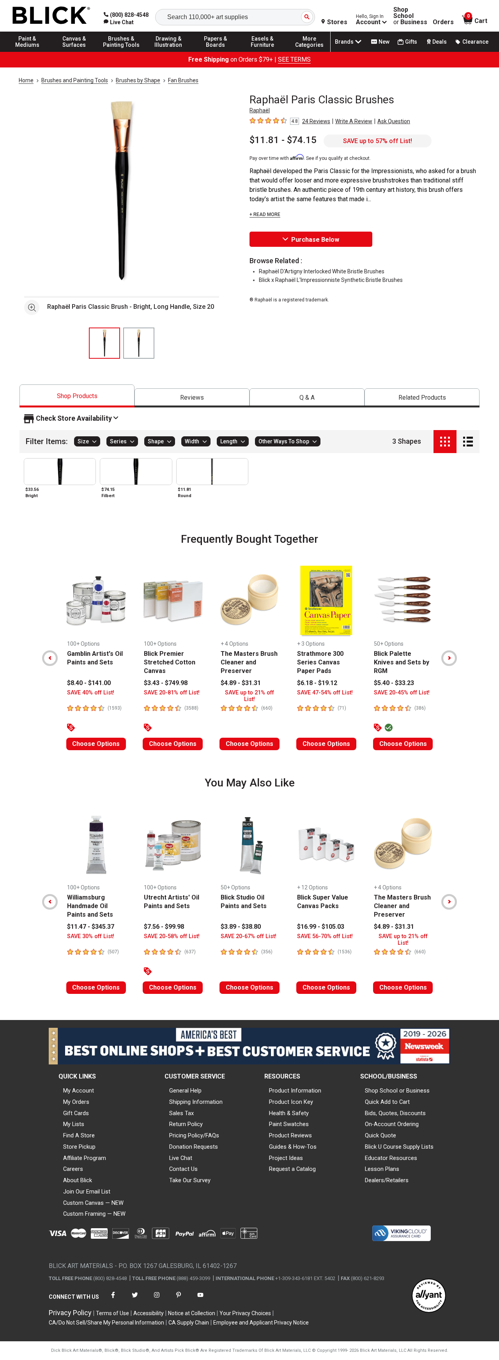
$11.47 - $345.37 (90, 926)
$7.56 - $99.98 (164, 926)
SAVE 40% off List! (90, 692)
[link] (119, 22)
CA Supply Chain (188, 1322)
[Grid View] (445, 441)
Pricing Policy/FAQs (194, 1135)
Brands (344, 42)
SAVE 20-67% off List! (248, 936)
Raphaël (260, 110)
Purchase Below (315, 239)
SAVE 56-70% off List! (325, 936)
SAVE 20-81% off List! (172, 692)
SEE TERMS (294, 59)
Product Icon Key (291, 1101)
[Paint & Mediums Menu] (27, 51)
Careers (73, 1168)
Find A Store (79, 1135)
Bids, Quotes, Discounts (395, 1113)
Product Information (295, 1090)
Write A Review (353, 121)
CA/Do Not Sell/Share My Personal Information (106, 1322)
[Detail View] (468, 441)
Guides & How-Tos (293, 1146)
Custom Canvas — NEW (93, 1202)
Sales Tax (181, 1113)
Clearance (475, 42)
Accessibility (148, 1313)
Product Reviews (290, 1135)
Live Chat (180, 1158)
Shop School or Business (397, 1090)
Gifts (411, 42)
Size (83, 442)
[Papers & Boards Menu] (216, 51)
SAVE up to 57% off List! (377, 141)
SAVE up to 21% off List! (249, 696)
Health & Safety (289, 1113)
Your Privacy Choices (245, 1313)
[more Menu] (310, 51)
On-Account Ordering (392, 1124)
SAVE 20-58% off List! (172, 936)
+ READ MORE (265, 214)
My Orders (76, 1101)
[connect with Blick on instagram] (157, 1299)
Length (228, 442)
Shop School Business (410, 16)
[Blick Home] (51, 15)
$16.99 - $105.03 (320, 926)
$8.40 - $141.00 (89, 683)
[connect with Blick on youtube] (200, 1299)
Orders (443, 22)
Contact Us (183, 1168)
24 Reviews (316, 121)
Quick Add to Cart (387, 1101)
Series (118, 442)
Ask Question (393, 121)
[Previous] (50, 658)
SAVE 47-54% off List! (325, 692)
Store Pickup (79, 1146)
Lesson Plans (382, 1168)
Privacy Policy (70, 1313)
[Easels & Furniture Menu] (262, 51)
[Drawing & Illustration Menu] (168, 51)
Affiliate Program (84, 1158)
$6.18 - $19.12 (317, 683)
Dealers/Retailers (387, 1180)
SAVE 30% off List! (90, 936)
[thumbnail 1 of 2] (104, 343)
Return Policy (186, 1124)
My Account (78, 1090)
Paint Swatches (289, 1124)
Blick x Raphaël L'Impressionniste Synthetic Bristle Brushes (331, 280)
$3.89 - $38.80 (241, 926)
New (384, 42)
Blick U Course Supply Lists (399, 1146)
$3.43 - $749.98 (166, 683)
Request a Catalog (292, 1168)
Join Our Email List (86, 1191)
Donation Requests (193, 1146)
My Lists (73, 1124)
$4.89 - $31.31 (241, 683)
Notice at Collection (191, 1313)
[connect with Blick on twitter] (135, 1299)
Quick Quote (380, 1135)
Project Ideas (286, 1158)
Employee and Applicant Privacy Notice (261, 1322)
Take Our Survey (190, 1180)
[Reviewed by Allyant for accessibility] (428, 1296)
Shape (156, 442)
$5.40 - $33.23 (394, 683)
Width (192, 442)
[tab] (76, 395)
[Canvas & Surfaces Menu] (74, 51)
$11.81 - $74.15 (283, 140)
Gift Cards (76, 1113)
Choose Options (96, 743)
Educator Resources (391, 1158)
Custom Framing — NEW (94, 1213)
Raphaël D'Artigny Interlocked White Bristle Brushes (321, 271)
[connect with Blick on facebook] (113, 1299)
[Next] (449, 658)
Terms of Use (112, 1313)
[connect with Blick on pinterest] (178, 1299)
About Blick (77, 1180)
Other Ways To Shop (283, 442)
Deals (439, 42)
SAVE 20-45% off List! (402, 692)
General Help (185, 1090)
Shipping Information (196, 1101)
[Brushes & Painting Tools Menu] (121, 51)
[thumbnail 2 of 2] (138, 343)
